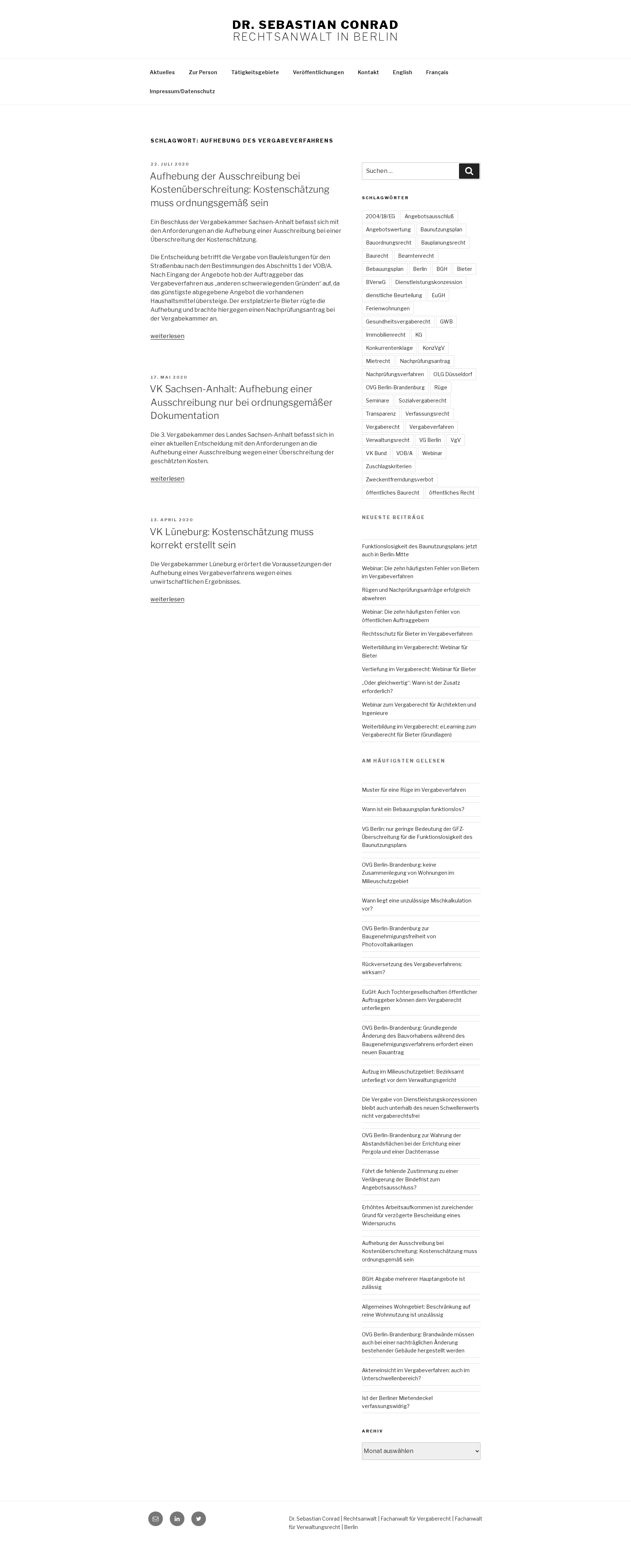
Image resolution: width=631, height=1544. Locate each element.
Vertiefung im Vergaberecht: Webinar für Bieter (419, 669)
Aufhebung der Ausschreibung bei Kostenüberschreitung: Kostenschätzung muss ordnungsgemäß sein (239, 189)
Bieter (464, 269)
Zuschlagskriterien (389, 466)
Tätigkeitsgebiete (255, 72)
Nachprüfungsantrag (425, 361)
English (402, 72)
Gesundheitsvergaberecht (398, 321)
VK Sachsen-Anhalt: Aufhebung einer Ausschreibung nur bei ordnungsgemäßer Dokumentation (241, 402)
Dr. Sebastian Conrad (315, 25)
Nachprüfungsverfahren (395, 374)
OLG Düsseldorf (452, 374)
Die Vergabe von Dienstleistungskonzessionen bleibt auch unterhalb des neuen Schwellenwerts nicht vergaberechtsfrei (420, 1107)
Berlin (420, 269)
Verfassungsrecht (427, 413)
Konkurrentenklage (389, 348)
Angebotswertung (388, 229)
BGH (441, 269)
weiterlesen (167, 336)
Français (437, 72)
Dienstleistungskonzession (428, 282)
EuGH (438, 295)
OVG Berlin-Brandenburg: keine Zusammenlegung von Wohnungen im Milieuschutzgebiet (408, 873)
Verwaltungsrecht (388, 440)
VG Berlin (430, 440)
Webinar (432, 453)
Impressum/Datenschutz (182, 91)
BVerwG (376, 282)
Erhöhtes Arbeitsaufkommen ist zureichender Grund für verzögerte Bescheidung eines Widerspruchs (417, 1215)
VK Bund (376, 453)
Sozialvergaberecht (423, 400)
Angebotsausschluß (429, 216)
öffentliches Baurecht (393, 492)
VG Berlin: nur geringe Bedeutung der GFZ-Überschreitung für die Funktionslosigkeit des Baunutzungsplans (417, 837)
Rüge (440, 387)
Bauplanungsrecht (443, 242)
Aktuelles (162, 72)
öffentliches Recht (452, 492)
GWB (446, 321)
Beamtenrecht (416, 256)
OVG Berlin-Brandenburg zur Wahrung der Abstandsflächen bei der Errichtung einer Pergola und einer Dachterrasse (411, 1143)
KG (418, 335)
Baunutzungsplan (441, 229)
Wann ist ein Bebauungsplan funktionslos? (413, 809)
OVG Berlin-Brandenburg (395, 387)
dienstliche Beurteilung (394, 295)
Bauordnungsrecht (389, 242)
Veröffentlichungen (318, 72)
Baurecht (377, 256)
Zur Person (203, 72)
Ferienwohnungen (388, 308)
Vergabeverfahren (431, 427)
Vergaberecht (383, 427)
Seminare (377, 400)
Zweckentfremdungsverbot (399, 479)
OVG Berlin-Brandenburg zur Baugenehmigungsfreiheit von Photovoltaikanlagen (399, 936)
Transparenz (381, 413)
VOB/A (404, 453)
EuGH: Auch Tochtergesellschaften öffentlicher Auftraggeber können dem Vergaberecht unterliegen (419, 1000)
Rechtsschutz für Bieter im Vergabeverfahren (417, 634)
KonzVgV (433, 348)
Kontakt (368, 72)
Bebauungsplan (385, 269)
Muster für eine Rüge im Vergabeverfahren (414, 790)
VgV (456, 440)
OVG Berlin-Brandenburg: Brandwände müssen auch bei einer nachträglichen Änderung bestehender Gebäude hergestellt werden (418, 1342)
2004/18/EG (380, 216)
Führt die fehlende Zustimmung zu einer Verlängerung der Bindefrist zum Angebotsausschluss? (410, 1179)
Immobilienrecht (386, 335)
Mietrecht (378, 361)
